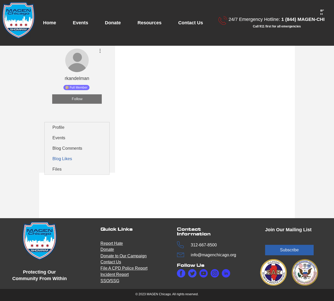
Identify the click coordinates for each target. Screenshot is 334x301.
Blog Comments (67, 148)
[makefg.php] (181, 273)
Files (57, 169)
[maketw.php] (192, 273)
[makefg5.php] (226, 273)
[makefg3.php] (215, 273)
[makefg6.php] (203, 273)
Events (58, 138)
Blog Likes (62, 159)
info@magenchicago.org (213, 255)
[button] (85, 23)
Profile (58, 127)
